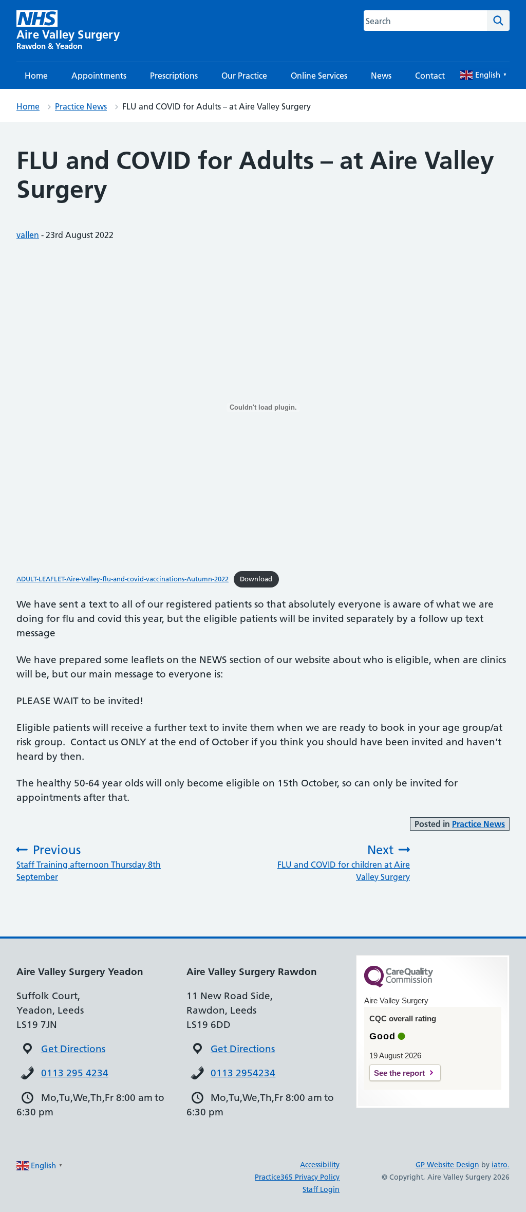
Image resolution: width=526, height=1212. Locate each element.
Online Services (319, 75)
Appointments (98, 75)
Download (256, 579)
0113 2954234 (243, 1073)
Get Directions (73, 1049)
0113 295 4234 (74, 1073)
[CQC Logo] (398, 985)
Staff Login (321, 1189)
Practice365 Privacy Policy (297, 1177)
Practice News (81, 106)
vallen (27, 235)
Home (36, 75)
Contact (430, 75)
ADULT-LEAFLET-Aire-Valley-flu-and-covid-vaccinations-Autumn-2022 (122, 579)
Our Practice (244, 75)
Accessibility (320, 1164)
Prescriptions (174, 75)
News (381, 75)
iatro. (501, 1164)
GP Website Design (447, 1164)
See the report (399, 1073)
